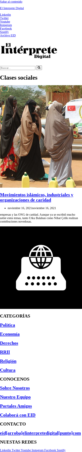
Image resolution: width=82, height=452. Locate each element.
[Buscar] (39, 67)
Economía (10, 334)
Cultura (7, 370)
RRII (5, 352)
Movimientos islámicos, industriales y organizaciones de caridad (36, 197)
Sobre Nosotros (15, 387)
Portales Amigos (16, 405)
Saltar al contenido (11, 1)
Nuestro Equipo (15, 396)
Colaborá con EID (17, 414)
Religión (8, 361)
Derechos (9, 343)
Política (7, 325)
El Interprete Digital (12, 8)
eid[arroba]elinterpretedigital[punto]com (40, 433)
